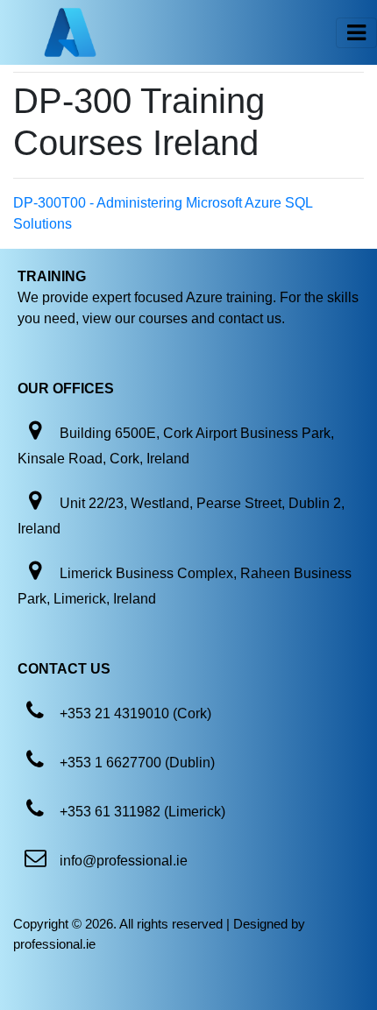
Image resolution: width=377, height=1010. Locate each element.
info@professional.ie (124, 860)
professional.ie (54, 943)
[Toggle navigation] (356, 33)
